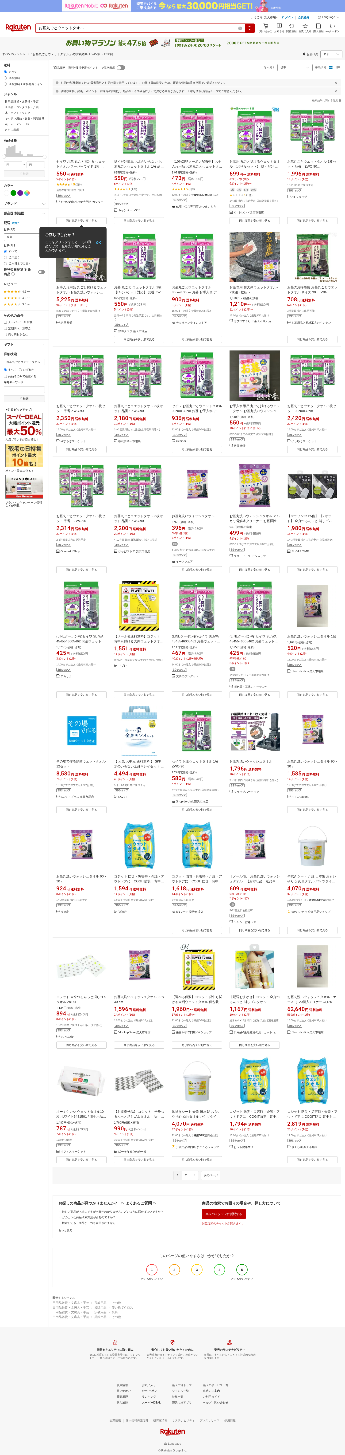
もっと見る (65, 1230)
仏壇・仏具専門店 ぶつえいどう (196, 206)
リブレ (122, 665)
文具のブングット (187, 676)
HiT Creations (300, 796)
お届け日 (9, 245)
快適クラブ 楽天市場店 (132, 331)
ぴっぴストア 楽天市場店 (134, 551)
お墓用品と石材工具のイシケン (311, 322)
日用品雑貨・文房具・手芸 (71, 1303)
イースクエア (184, 561)
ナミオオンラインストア (191, 322)
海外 (17, 223)
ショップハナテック (246, 792)
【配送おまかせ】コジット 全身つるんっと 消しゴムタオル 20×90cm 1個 (255, 1002)
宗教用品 (100, 1303)
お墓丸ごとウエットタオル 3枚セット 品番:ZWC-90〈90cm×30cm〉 (80, 411)
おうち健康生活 (243, 1147)
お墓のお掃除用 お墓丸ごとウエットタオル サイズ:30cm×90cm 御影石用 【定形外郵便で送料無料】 (312, 292)
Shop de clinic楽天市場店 (307, 671)
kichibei (181, 441)
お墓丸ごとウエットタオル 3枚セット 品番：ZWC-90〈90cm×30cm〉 (311, 166)
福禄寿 (65, 911)
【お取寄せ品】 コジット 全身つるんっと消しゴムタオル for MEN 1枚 (139, 1116)
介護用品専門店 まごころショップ (197, 1147)
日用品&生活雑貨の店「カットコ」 (256, 1032)
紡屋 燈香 (67, 322)
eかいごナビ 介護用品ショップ (310, 911)
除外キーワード (13, 382)
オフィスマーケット (73, 1151)
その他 (116, 1303)
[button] (328, 18)
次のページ (211, 1175)
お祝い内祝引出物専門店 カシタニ (82, 202)
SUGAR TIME (300, 551)
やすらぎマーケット (73, 441)
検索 (26, 173)
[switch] (41, 272)
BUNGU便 (67, 1036)
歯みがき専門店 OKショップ (194, 1032)
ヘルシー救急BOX (245, 922)
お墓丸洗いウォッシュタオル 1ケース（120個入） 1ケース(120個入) (311, 1002)
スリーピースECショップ (250, 556)
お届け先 (9, 229)
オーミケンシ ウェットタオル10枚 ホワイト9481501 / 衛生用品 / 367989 (80, 1116)
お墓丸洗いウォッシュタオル (193, 516)
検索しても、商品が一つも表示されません (88, 1223)
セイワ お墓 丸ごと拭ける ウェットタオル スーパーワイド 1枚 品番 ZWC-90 (80, 166)
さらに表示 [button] (12, 129)
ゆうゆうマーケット (304, 441)
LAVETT (123, 796)
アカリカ (66, 676)
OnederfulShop (70, 551)
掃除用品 (100, 1307)
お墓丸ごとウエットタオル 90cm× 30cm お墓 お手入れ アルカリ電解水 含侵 (196, 292)
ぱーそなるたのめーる (132, 1151)
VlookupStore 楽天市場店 (134, 1032)
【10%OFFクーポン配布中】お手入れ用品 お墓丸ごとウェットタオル (197, 166)
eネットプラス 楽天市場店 (77, 796)
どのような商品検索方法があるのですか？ (88, 1217)
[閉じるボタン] (336, 83)
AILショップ (299, 197)
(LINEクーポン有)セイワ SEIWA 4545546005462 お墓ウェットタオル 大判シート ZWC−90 (80, 641)
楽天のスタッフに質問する (224, 1214)
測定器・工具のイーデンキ (251, 686)
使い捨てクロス (122, 1307)
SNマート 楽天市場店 (189, 911)
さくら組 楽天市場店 (304, 1147)
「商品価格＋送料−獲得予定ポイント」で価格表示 (83, 67)
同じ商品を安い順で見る (81, 220)
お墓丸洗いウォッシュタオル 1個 (311, 636)
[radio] (5, 71)
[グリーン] (13, 193)
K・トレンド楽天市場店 (249, 212)
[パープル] (20, 193)
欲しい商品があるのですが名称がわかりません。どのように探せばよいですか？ (112, 1211)
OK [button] (98, 242)
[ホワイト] (6, 193)
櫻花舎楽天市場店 (129, 441)
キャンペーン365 (129, 210)
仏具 (115, 1312)
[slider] (4, 157)
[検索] (250, 28)
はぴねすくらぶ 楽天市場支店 (252, 321)
